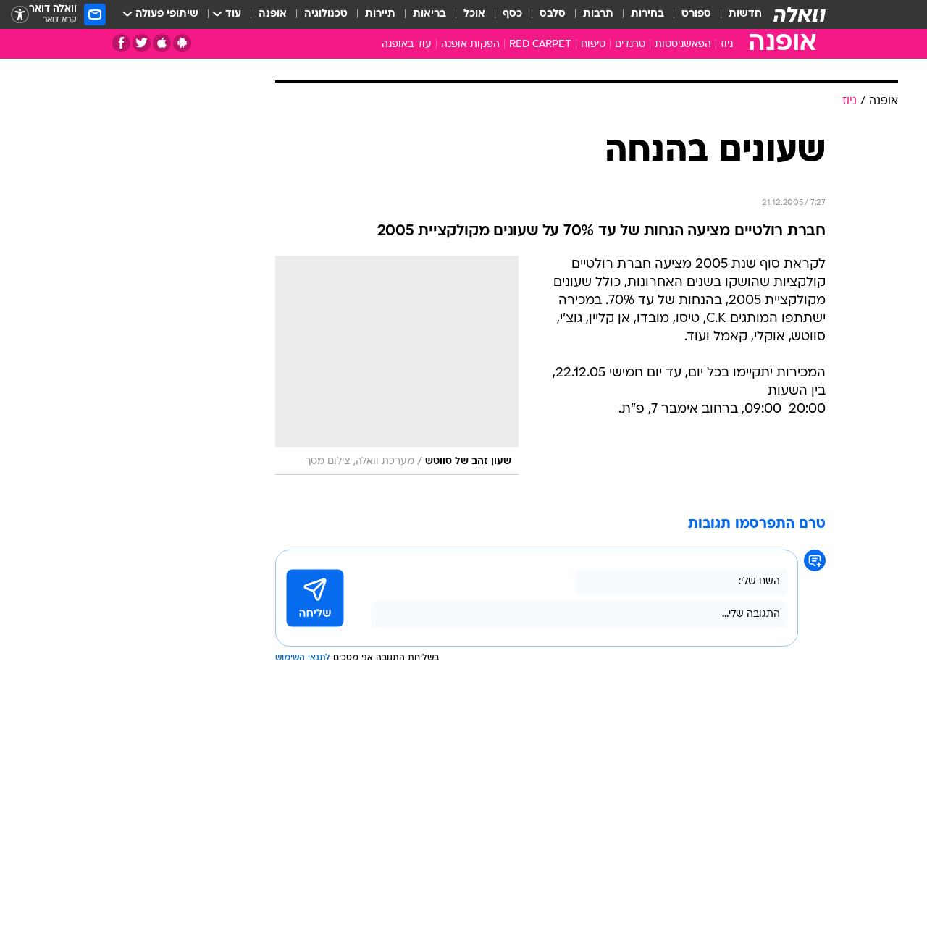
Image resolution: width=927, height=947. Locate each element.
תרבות (598, 14)
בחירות (647, 14)
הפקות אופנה (470, 44)
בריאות (429, 14)
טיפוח (593, 44)
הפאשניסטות (683, 44)
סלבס (553, 14)
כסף (512, 14)
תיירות (380, 14)
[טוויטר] (142, 43)
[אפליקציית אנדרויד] (182, 43)
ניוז (727, 44)
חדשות (745, 14)
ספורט (696, 14)
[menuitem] (736, 14)
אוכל (474, 14)
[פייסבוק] (121, 43)
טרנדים (630, 44)
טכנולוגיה (326, 14)
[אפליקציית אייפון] (162, 43)
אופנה (273, 14)
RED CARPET (540, 44)
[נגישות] (20, 15)
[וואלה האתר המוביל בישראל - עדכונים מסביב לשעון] (799, 14)
